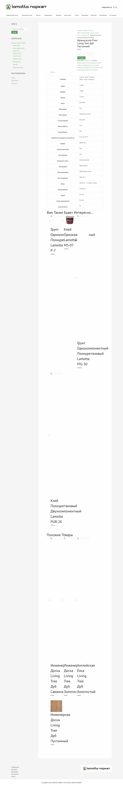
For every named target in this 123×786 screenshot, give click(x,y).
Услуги (77, 15)
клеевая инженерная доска (85, 67)
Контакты (94, 15)
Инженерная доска (12, 15)
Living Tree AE (17, 53)
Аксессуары (67, 15)
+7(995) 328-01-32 (106, 7)
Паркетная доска (27, 15)
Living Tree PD (17, 59)
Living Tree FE (17, 56)
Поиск (14, 32)
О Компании (103, 15)
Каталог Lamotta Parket (18, 43)
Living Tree (16, 51)
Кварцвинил (48, 15)
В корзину (81, 58)
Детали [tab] (53, 72)
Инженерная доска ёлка (91, 65)
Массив (38, 15)
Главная (79, 30)
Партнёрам (84, 15)
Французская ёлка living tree (89, 70)
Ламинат (58, 15)
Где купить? (113, 15)
